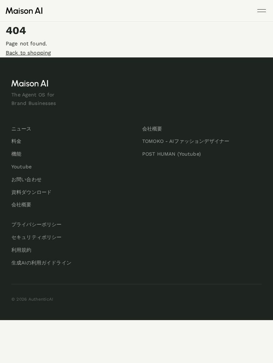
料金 (16, 141)
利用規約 (21, 250)
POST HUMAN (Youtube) (171, 154)
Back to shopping (28, 53)
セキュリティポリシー (36, 237)
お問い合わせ (26, 179)
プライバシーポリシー (36, 224)
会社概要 (21, 204)
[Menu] (261, 10)
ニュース (21, 129)
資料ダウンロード (31, 192)
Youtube (21, 166)
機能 (16, 154)
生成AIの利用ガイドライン (41, 263)
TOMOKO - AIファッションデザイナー (185, 141)
